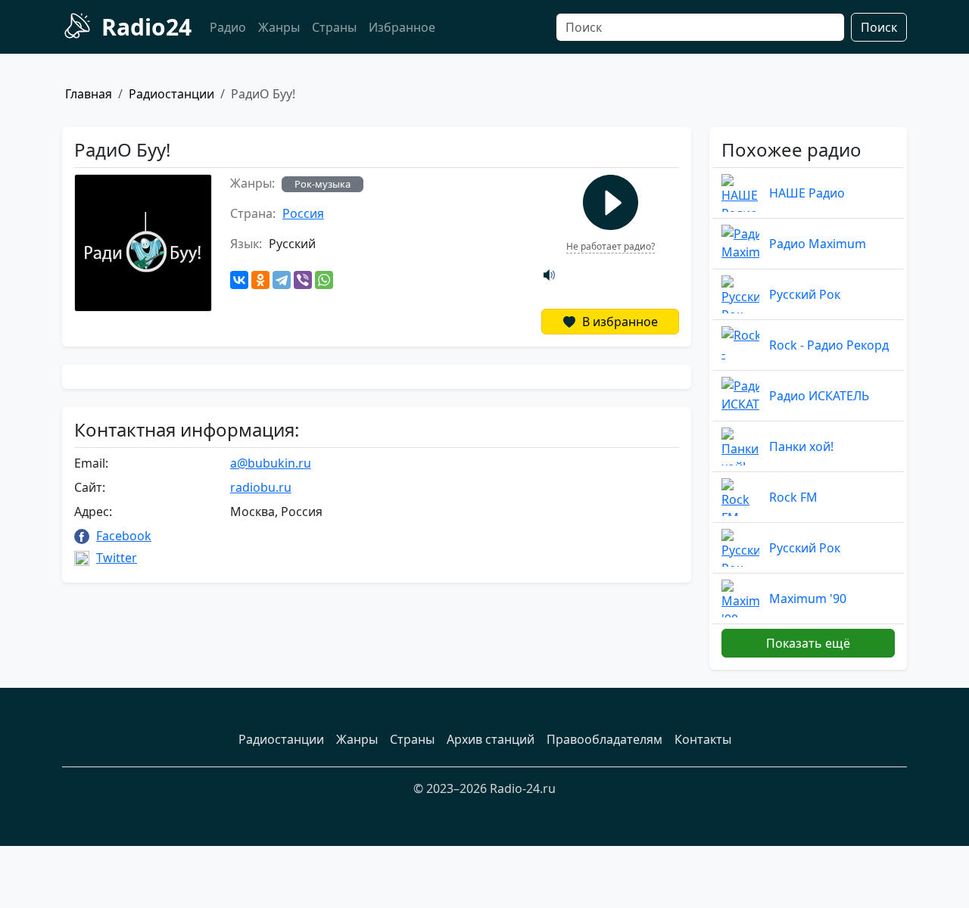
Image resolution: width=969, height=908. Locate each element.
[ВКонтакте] (239, 280)
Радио (228, 27)
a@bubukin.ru (270, 463)
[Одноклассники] (260, 280)
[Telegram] (282, 280)
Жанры (279, 27)
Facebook (123, 535)
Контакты (703, 739)
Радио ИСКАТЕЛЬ (819, 395)
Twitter (116, 557)
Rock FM (793, 497)
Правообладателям (604, 739)
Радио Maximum (817, 243)
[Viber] (303, 280)
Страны (334, 27)
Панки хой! (801, 446)
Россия (303, 213)
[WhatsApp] (324, 280)
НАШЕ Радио (807, 193)
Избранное (402, 27)
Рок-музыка (322, 184)
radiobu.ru (260, 487)
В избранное (618, 321)
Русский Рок (804, 294)
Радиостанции (171, 94)
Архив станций (490, 739)
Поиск (879, 27)
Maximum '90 (807, 598)
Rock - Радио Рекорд (829, 345)
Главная (88, 94)
